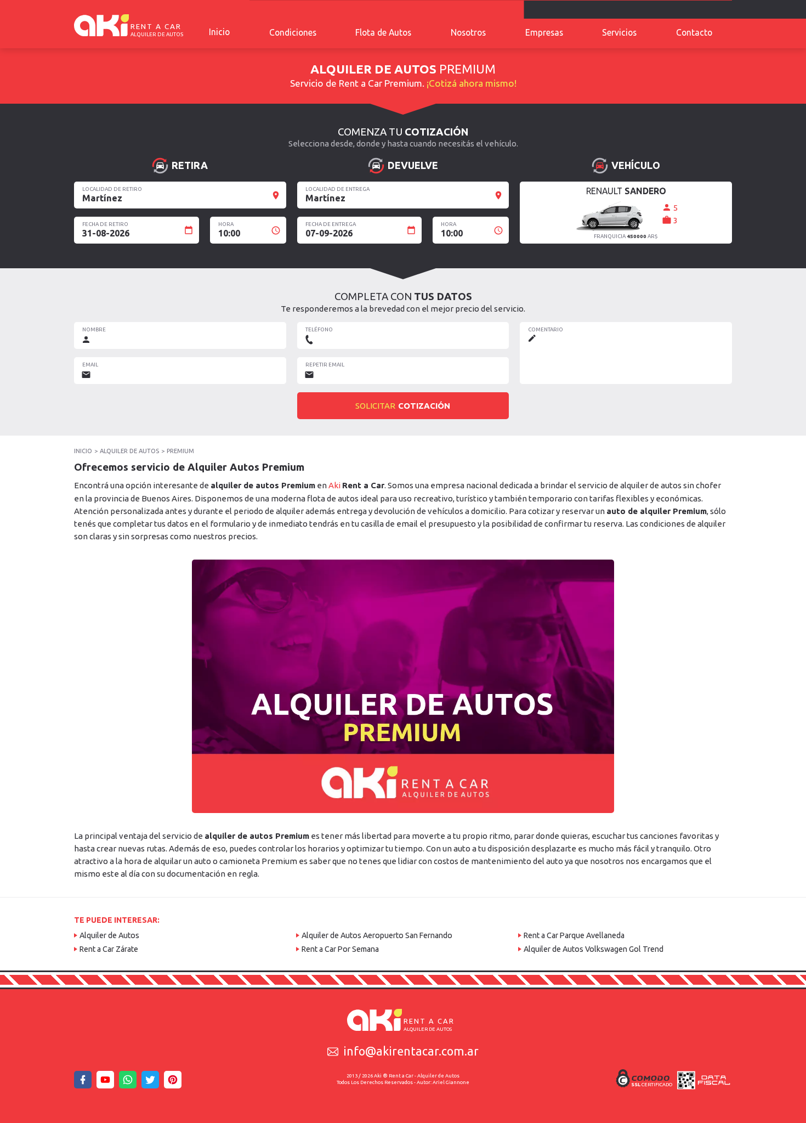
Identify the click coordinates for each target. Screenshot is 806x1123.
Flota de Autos (383, 32)
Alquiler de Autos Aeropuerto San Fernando (377, 935)
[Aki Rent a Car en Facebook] (84, 1083)
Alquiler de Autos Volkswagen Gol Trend (593, 949)
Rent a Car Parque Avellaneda (574, 935)
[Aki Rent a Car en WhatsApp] (129, 1083)
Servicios (619, 32)
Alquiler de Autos (109, 935)
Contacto (694, 32)
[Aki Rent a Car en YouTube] (107, 1083)
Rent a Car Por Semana (340, 949)
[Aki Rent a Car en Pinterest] (174, 1083)
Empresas (544, 32)
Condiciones (292, 32)
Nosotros (468, 32)
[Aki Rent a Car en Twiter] (151, 1083)
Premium (180, 451)
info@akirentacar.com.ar (411, 1051)
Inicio (219, 32)
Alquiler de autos (129, 451)
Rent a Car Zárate (109, 949)
